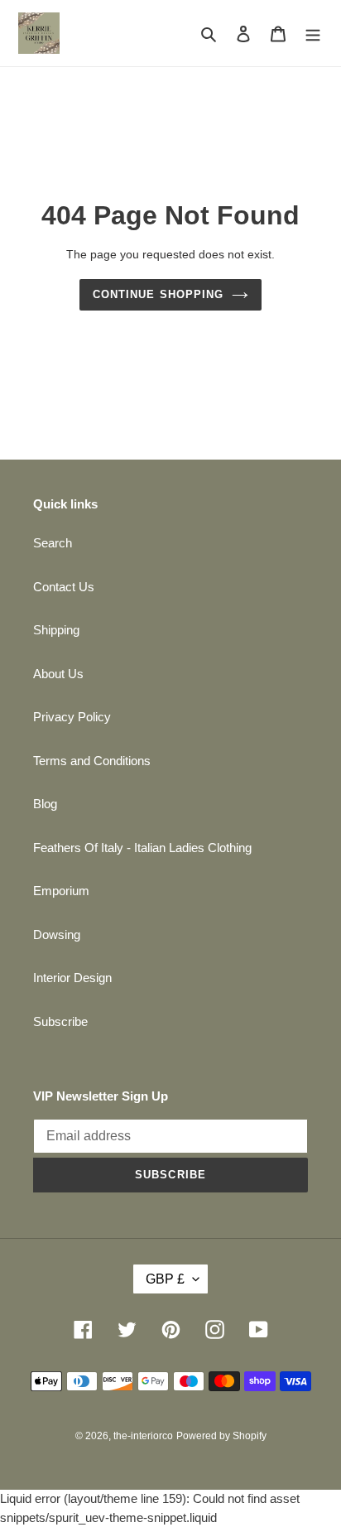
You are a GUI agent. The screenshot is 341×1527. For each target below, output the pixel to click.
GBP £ (165, 1279)
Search (52, 543)
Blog (45, 804)
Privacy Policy (72, 717)
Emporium (61, 891)
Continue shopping (158, 294)
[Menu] (312, 33)
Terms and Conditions (92, 761)
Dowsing (56, 934)
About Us (58, 674)
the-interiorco (143, 1436)
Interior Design (72, 978)
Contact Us (63, 587)
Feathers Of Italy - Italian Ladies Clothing (142, 848)
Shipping (56, 630)
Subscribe (60, 1021)
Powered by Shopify (221, 1436)
